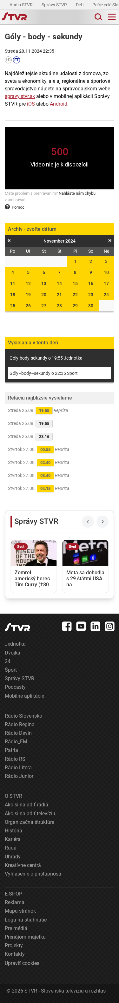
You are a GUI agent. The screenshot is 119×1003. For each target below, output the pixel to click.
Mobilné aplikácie (24, 696)
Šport (11, 670)
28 (59, 305)
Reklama (14, 902)
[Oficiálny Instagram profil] (109, 626)
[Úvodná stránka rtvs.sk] (14, 17)
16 (90, 283)
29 (75, 305)
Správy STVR (55, 4)
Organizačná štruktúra (30, 822)
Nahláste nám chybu (77, 193)
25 (12, 305)
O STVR (13, 796)
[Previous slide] (88, 522)
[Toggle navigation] (112, 17)
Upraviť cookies (22, 963)
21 (59, 294)
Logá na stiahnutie (26, 920)
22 (75, 294)
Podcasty (15, 687)
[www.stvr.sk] (17, 627)
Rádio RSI (16, 759)
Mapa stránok (20, 911)
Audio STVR (22, 4)
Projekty (14, 945)
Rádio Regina (20, 724)
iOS (31, 104)
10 (106, 272)
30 (90, 305)
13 (43, 283)
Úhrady (13, 857)
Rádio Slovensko (23, 716)
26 (28, 305)
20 (43, 294)
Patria (11, 750)
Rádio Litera (18, 768)
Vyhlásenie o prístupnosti (33, 874)
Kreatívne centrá (23, 865)
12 (28, 283)
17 (106, 283)
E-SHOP (13, 894)
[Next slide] (102, 522)
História (13, 831)
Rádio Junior (19, 776)
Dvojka (12, 653)
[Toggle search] (98, 17)
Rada (11, 848)
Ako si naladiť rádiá (26, 805)
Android (58, 104)
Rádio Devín (18, 733)
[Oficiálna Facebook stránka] (67, 626)
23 (90, 294)
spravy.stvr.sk (20, 96)
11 (12, 283)
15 (75, 283)
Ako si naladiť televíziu (30, 814)
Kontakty (15, 954)
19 (28, 294)
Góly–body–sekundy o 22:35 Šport (44, 373)
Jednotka (15, 644)
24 (106, 294)
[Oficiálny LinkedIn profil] (95, 626)
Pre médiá (16, 928)
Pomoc (18, 207)
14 (59, 283)
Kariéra (13, 839)
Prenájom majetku (25, 937)
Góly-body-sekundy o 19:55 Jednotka (46, 358)
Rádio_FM (16, 742)
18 (12, 294)
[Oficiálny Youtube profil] (81, 626)
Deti (80, 4)
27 (43, 305)
